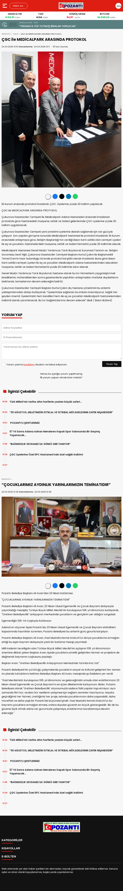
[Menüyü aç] (5, 6)
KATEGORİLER (12, 840)
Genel (15, 34)
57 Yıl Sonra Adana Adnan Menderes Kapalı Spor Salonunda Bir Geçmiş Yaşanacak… (55, 433)
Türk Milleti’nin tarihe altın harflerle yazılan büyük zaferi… (46, 401)
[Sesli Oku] (48, 197)
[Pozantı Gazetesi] (71, 5)
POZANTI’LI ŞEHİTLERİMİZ (25, 423)
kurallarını (29, 364)
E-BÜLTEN (9, 856)
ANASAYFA (6, 34)
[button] (11, 24)
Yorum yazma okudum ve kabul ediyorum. (36, 364)
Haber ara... (18, 5)
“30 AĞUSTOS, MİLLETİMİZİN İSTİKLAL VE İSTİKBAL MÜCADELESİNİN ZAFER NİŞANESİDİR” (61, 412)
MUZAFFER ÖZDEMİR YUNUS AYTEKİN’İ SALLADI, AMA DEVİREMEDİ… (59, 26)
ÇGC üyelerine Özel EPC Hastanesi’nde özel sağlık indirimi (46, 454)
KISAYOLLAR (11, 848)
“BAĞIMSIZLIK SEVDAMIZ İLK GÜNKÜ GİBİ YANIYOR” (40, 444)
